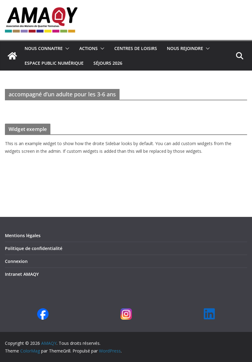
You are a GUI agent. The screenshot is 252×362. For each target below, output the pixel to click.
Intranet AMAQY (22, 274)
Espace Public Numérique (54, 63)
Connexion (16, 261)
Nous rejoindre (185, 48)
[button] (66, 48)
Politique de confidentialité (33, 248)
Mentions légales (23, 235)
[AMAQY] (12, 55)
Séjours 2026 (107, 63)
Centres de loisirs (135, 48)
